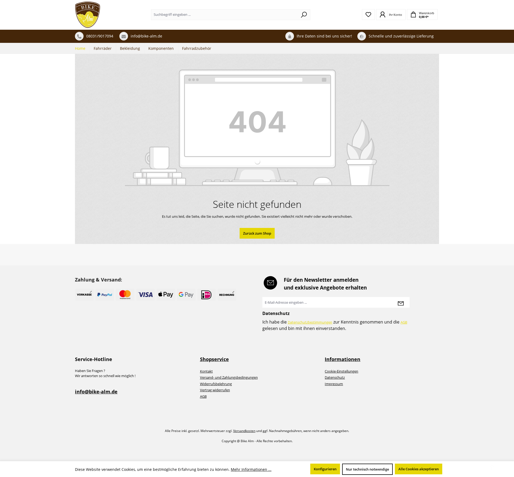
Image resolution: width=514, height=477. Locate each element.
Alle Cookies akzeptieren (418, 469)
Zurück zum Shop (257, 233)
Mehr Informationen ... (251, 469)
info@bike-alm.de (96, 391)
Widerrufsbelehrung (216, 383)
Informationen (342, 359)
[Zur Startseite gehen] (87, 14)
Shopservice (214, 359)
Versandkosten (244, 431)
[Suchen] (304, 14)
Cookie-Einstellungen (341, 371)
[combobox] (224, 14)
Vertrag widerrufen (215, 390)
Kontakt (206, 371)
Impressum (334, 383)
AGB (403, 322)
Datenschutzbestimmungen (310, 322)
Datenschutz (335, 377)
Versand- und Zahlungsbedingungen (229, 377)
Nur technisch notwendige (367, 469)
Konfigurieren (325, 469)
